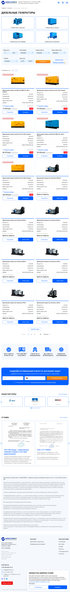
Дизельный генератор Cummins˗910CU (14, 220)
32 (40, 334)
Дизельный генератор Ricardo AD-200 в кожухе (51, 90)
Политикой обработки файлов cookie (39, 582)
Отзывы (61, 546)
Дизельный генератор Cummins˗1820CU (49, 178)
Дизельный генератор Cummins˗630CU (14, 261)
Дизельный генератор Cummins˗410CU (48, 261)
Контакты (61, 554)
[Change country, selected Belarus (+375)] (27, 378)
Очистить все (59, 59)
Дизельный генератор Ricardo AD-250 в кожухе (17, 134)
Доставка (61, 544)
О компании (62, 541)
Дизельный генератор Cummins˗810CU (48, 220)
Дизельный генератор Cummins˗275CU (14, 302)
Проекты (61, 549)
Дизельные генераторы (37, 541)
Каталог (10, 8)
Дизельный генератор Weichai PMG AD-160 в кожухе (16, 91)
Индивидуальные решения (37, 544)
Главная (3, 8)
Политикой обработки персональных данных (43, 382)
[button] (1, 402)
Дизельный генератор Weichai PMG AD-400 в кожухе (50, 135)
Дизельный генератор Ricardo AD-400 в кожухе (17, 178)
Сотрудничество (63, 551)
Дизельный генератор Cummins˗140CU (48, 302)
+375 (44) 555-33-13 (6, 567)
